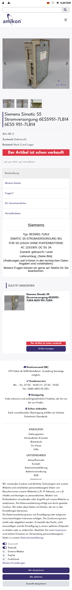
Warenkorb (36, 442)
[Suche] (65, 9)
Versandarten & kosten (36, 438)
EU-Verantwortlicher (15, 203)
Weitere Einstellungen (14, 563)
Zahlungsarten (36, 434)
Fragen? (9, 193)
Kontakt (36, 464)
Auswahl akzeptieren (36, 584)
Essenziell (13, 544)
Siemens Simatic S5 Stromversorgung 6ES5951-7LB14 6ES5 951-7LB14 (42, 297)
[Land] (48, 3)
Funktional (13, 559)
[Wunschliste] (53, 3)
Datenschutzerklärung (36, 468)
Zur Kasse (36, 446)
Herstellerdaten (13, 213)
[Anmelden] (3, 3)
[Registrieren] (9, 3)
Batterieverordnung (36, 471)
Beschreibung (12, 173)
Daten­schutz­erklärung (31, 538)
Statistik (12, 548)
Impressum (36, 479)
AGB (36, 475)
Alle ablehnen (36, 577)
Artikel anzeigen (46, 349)
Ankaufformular (36, 460)
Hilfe (36, 449)
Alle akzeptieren (36, 570)
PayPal (11, 555)
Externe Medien (16, 551)
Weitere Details (13, 183)
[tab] (36, 173)
